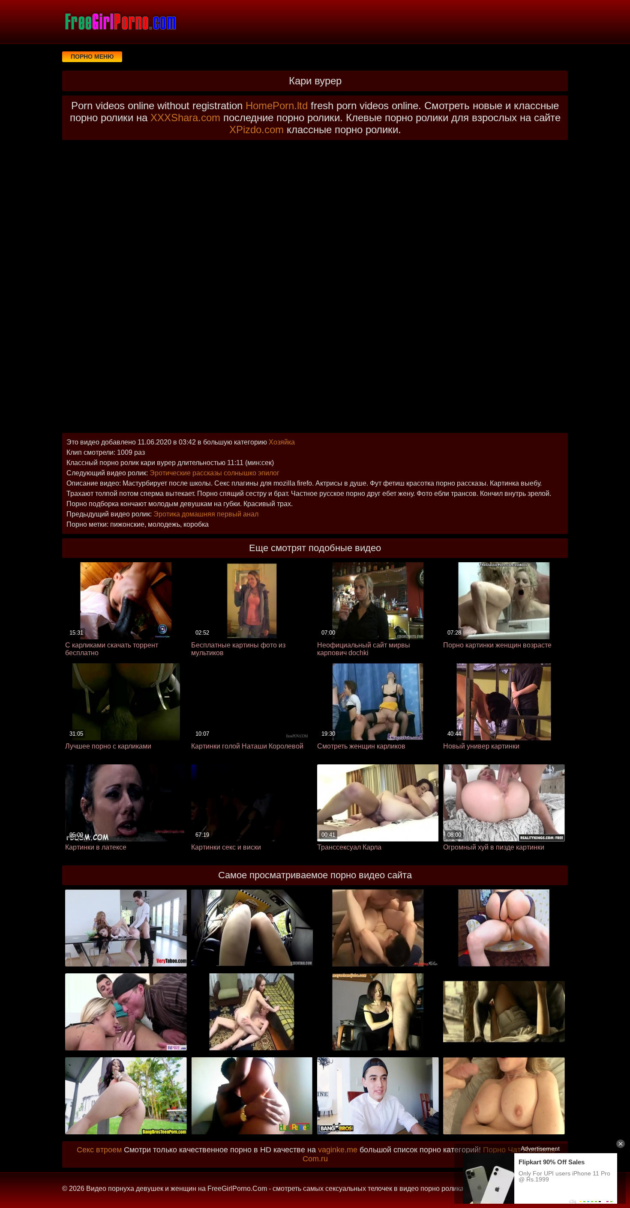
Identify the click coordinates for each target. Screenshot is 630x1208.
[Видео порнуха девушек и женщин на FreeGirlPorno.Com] (120, 21)
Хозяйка (282, 442)
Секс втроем (99, 1149)
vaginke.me (337, 1149)
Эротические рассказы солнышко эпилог (214, 473)
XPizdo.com (256, 129)
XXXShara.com (185, 117)
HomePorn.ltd (277, 105)
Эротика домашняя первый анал (205, 514)
